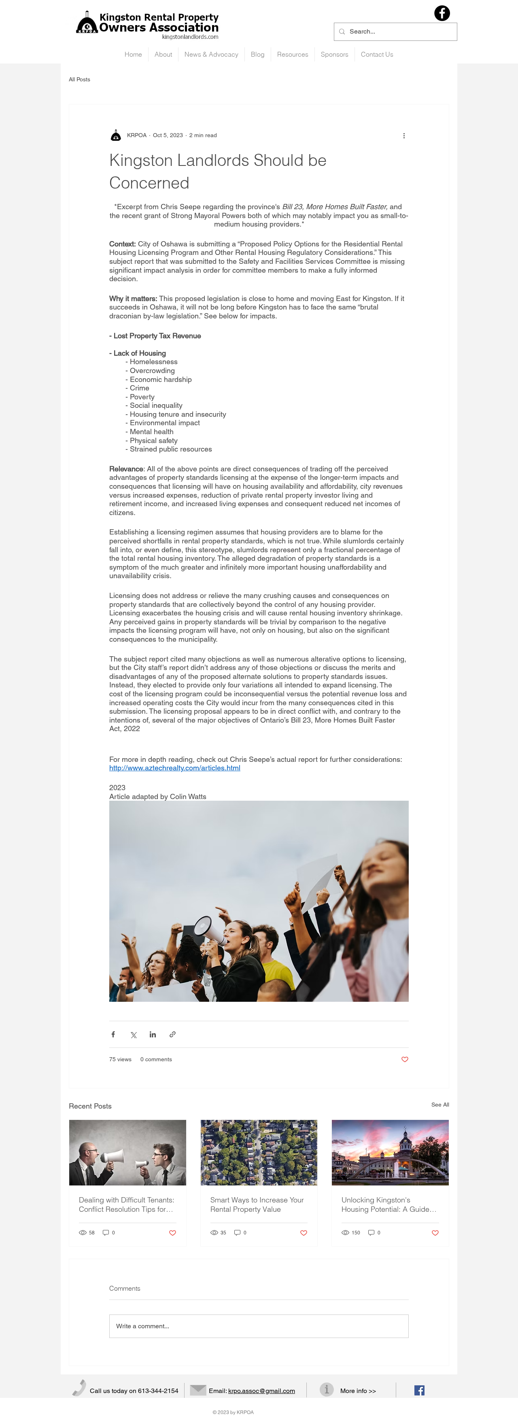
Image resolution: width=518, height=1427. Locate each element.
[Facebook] (442, 13)
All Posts (79, 79)
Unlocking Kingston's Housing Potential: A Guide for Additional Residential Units (385, 1204)
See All (440, 1104)
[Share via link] (172, 1034)
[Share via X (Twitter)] (133, 1034)
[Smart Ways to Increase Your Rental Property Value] (259, 1152)
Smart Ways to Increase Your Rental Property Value (257, 1204)
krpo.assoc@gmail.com (261, 1391)
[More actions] (404, 135)
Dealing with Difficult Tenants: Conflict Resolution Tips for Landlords (126, 1204)
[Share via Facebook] (113, 1034)
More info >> (358, 1391)
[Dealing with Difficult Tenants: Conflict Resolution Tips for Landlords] (127, 1152)
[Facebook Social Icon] (419, 1390)
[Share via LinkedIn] (153, 1034)
